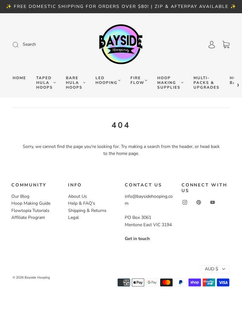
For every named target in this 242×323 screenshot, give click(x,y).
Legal (73, 217)
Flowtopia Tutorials (30, 211)
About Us (77, 196)
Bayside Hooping (37, 277)
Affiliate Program (28, 217)
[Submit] (45, 44)
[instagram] (185, 202)
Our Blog (20, 196)
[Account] (212, 45)
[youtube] (212, 202)
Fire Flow (137, 80)
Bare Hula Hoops (74, 83)
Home (19, 78)
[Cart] (225, 45)
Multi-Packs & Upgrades (206, 83)
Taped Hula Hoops (44, 83)
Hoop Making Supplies (169, 83)
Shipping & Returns (87, 211)
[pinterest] (198, 202)
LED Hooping (106, 80)
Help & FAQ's (81, 203)
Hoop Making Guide (30, 203)
